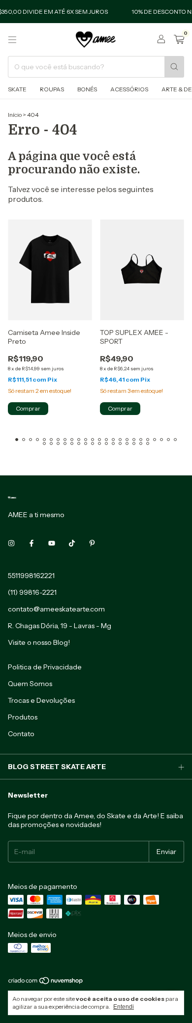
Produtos (22, 717)
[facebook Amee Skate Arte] (31, 543)
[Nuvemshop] (46, 983)
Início (15, 114)
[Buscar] (174, 67)
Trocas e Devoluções (41, 700)
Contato (21, 733)
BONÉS (87, 89)
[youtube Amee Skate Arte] (51, 543)
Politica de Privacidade (45, 667)
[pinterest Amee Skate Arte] (92, 543)
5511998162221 (31, 575)
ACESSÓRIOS (129, 89)
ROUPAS (52, 89)
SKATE (17, 89)
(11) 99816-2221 (32, 592)
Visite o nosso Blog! (39, 642)
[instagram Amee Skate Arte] (11, 543)
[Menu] (12, 39)
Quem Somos (30, 683)
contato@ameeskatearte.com (56, 609)
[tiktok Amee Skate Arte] (71, 543)
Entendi (123, 1006)
